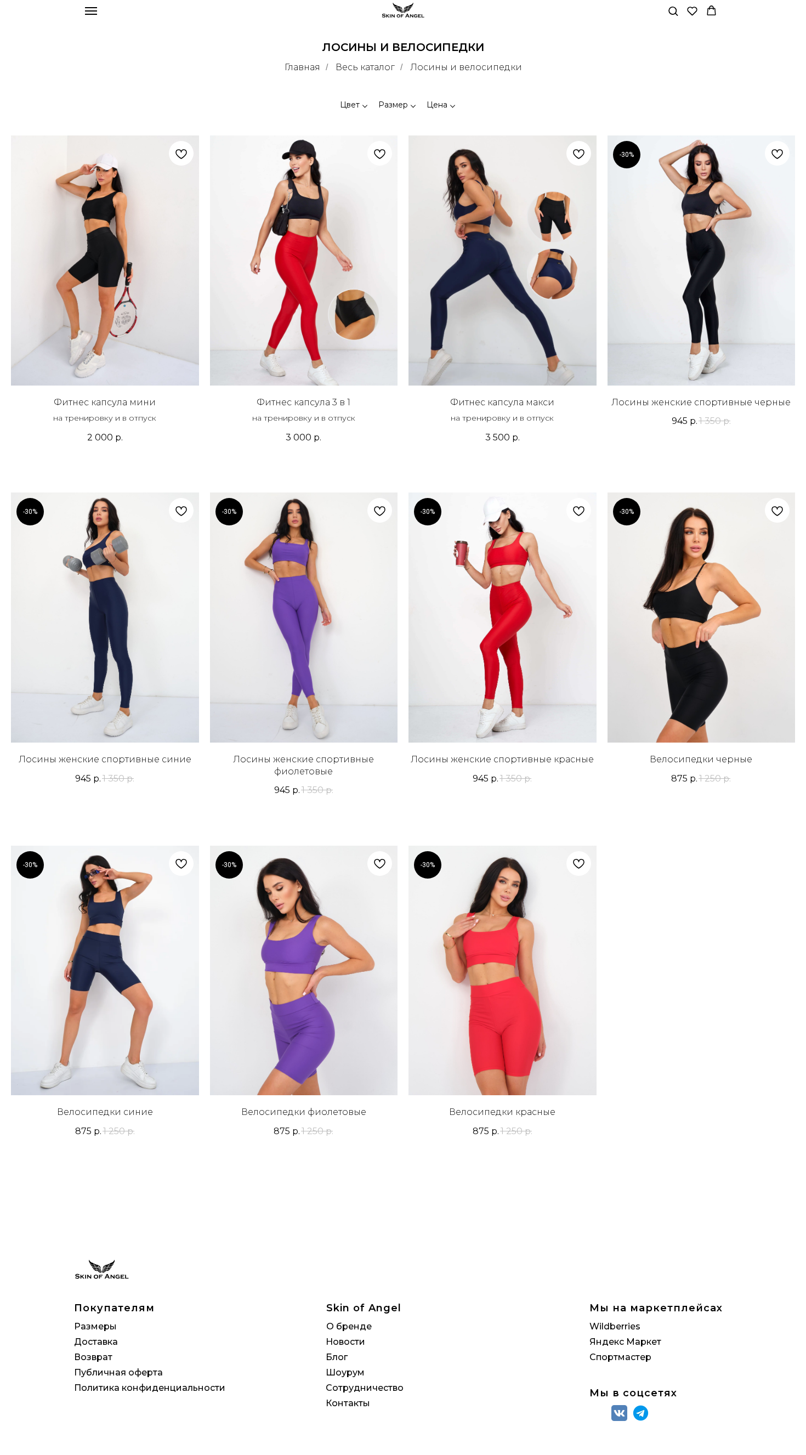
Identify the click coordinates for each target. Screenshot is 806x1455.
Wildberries (614, 1326)
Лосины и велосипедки (466, 67)
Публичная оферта (118, 1372)
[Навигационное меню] (91, 11)
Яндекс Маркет (625, 1342)
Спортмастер (620, 1357)
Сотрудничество (365, 1388)
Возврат (93, 1357)
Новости (345, 1342)
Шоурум (345, 1372)
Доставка (96, 1342)
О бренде (349, 1326)
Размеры (95, 1326)
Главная (302, 67)
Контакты (348, 1403)
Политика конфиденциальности (149, 1388)
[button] (673, 10)
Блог (337, 1357)
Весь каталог (365, 67)
